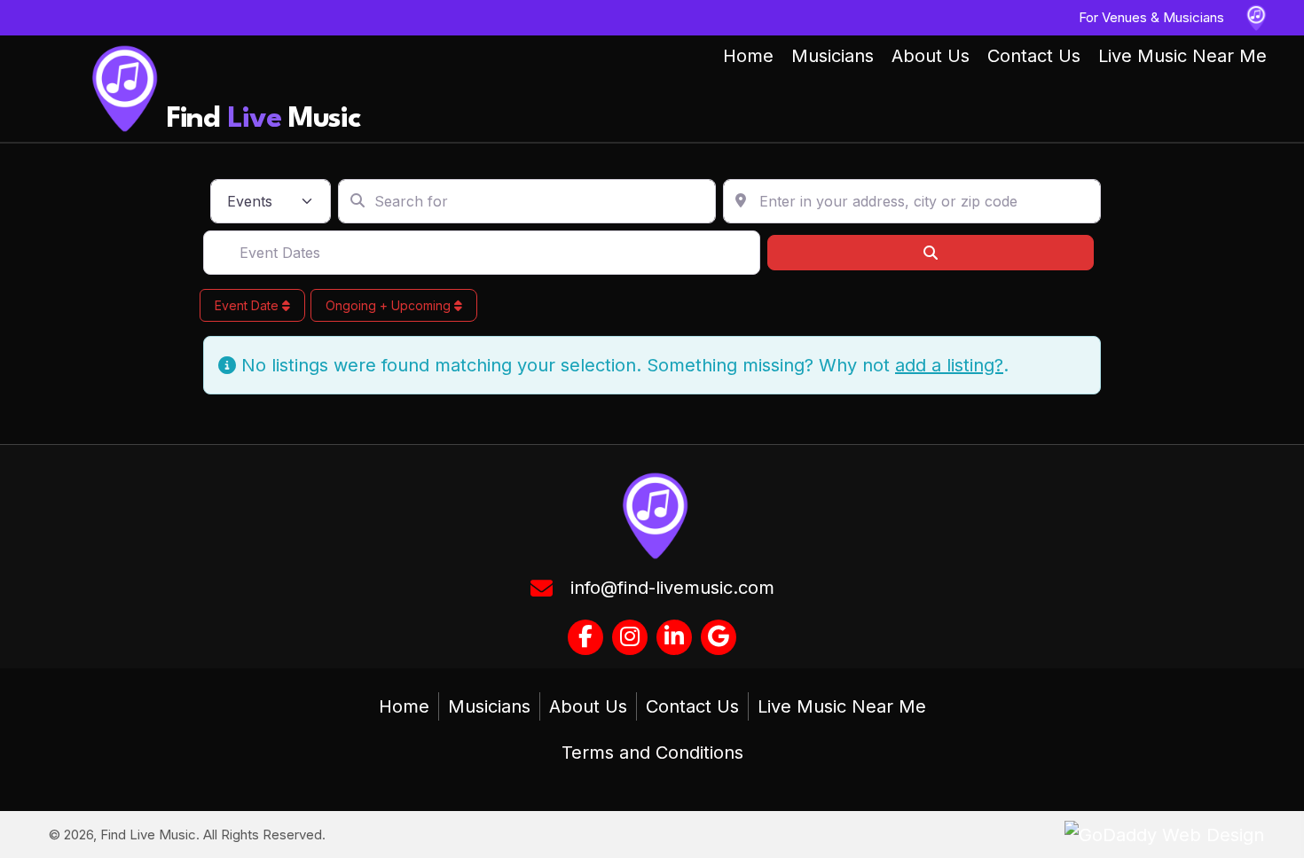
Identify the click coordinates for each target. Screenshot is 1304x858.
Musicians (489, 706)
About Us (588, 706)
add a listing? (949, 365)
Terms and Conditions (652, 752)
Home (404, 706)
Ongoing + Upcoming (390, 305)
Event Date (248, 305)
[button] (585, 637)
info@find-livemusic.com (672, 587)
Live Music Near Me (842, 706)
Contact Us (692, 706)
